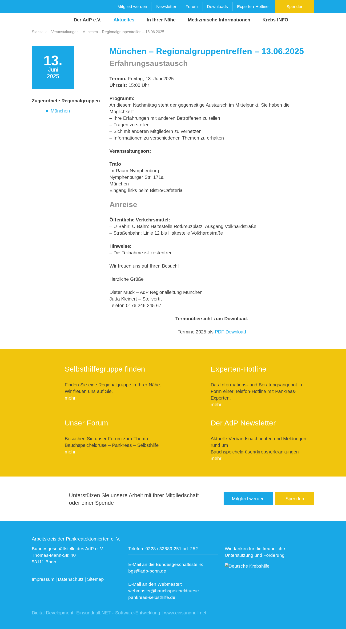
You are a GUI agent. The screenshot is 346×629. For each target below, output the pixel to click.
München (60, 110)
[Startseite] (41, 13)
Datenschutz (71, 579)
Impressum (43, 579)
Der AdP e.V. (87, 19)
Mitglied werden (132, 6)
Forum (191, 6)
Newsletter (166, 6)
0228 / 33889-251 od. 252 (171, 548)
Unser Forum (86, 423)
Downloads (217, 6)
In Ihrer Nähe (161, 19)
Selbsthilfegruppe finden (105, 369)
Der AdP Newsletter (243, 423)
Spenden (294, 6)
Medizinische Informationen (219, 19)
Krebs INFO (275, 19)
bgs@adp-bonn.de (147, 571)
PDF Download (230, 331)
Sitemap (95, 579)
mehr (70, 398)
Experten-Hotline (253, 6)
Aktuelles (123, 19)
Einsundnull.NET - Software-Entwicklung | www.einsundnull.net (141, 612)
